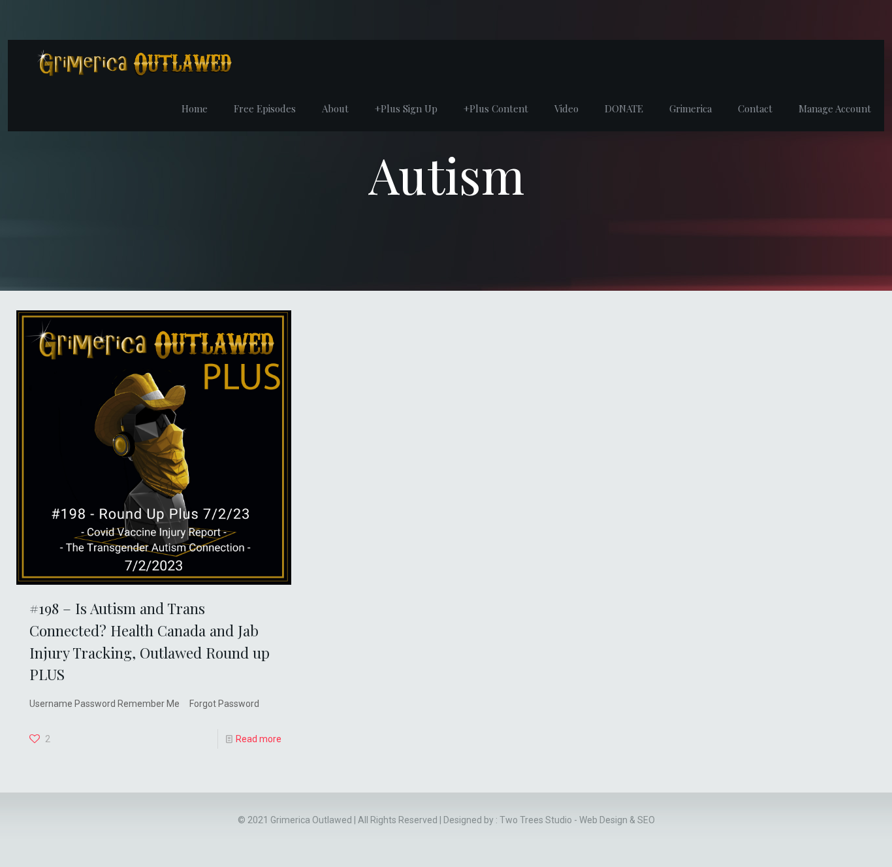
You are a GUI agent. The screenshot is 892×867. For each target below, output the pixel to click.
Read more (258, 739)
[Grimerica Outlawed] (133, 63)
